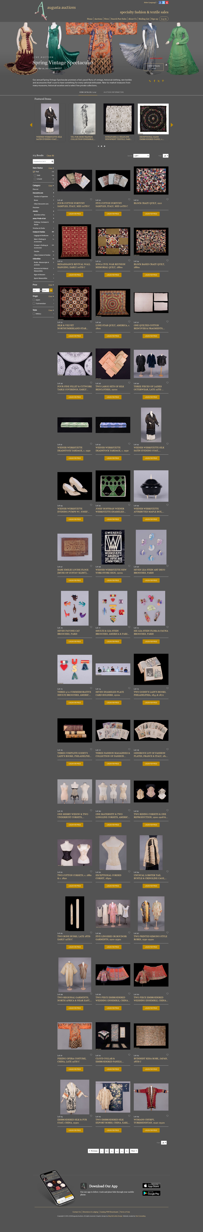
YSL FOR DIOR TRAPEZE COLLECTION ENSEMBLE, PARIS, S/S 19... (82, 138)
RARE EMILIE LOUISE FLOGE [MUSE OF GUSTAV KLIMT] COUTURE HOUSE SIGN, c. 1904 (74, 572)
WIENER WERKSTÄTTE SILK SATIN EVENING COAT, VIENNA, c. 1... (49, 138)
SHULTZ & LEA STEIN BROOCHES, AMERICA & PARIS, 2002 (112, 633)
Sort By (130, 156)
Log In (164, 18)
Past (45, 172)
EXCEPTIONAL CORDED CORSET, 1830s (108, 877)
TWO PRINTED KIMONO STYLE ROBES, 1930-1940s (150, 938)
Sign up (154, 18)
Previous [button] (31, 124)
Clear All (50, 155)
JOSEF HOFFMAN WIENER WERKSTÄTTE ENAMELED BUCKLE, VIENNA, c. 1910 (110, 511)
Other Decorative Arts (41, 204)
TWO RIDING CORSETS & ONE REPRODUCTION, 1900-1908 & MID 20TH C (150, 817)
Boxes (36, 200)
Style (35, 310)
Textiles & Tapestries (41, 196)
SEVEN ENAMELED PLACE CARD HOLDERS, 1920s (110, 693)
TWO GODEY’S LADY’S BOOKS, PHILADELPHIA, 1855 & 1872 (150, 693)
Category (36, 185)
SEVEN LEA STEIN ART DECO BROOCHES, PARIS (149, 571)
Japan (45, 300)
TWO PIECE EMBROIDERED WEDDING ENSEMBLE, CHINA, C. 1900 (150, 1000)
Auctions (98, 18)
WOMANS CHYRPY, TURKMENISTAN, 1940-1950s (149, 1121)
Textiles (36, 251)
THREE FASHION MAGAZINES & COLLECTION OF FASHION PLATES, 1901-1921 (113, 756)
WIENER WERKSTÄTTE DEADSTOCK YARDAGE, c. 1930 (73, 449)
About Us (132, 18)
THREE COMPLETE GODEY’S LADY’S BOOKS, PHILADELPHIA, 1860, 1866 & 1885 (74, 756)
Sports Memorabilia (40, 278)
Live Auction (43, 57)
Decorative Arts (38, 193)
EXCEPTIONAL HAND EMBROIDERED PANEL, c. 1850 (151, 138)
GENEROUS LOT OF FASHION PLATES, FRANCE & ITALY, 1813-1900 (151, 756)
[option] (50, 122)
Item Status (38, 168)
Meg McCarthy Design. (115, 1216)
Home (89, 18)
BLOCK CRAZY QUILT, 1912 (148, 203)
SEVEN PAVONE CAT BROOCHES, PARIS (68, 632)
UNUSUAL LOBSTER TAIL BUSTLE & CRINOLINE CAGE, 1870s (149, 878)
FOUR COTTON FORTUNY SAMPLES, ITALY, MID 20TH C (73, 205)
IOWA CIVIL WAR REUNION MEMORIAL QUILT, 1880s (110, 266)
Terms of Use (125, 1212)
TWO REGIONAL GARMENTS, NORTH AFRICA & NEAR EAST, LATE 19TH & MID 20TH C (73, 1000)
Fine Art (35, 189)
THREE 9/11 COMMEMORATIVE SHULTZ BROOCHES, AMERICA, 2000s (74, 695)
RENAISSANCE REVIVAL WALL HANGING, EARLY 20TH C (73, 266)
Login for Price (75, 214)
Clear (50, 168)
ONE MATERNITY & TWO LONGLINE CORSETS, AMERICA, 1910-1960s (113, 817)
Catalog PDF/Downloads (109, 1212)
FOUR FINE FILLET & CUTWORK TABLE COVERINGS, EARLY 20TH (74, 389)
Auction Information (114, 92)
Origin (35, 296)
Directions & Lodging (90, 1212)
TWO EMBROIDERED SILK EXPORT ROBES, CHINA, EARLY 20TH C (112, 1122)
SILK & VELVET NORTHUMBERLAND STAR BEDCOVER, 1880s (71, 328)
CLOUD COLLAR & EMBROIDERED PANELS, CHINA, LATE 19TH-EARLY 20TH (113, 1061)
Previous (94, 1151)
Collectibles (37, 259)
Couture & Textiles (39, 232)
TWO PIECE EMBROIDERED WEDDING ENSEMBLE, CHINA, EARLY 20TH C (112, 1000)
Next (133, 1151)
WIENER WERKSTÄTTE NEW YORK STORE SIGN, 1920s (111, 571)
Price (35, 284)
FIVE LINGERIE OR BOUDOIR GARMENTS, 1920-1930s (111, 938)
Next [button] (172, 124)
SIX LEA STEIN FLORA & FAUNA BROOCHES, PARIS (151, 632)
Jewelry (35, 211)
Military (45, 314)
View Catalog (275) (154, 67)
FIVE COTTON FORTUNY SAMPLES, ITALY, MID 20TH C (112, 205)
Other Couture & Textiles (42, 255)
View (160, 156)
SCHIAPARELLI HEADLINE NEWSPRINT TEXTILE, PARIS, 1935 (118, 138)
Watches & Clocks (39, 228)
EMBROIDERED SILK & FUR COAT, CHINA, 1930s (72, 1121)
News (106, 18)
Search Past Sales (118, 18)
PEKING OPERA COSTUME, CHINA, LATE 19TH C (71, 1060)
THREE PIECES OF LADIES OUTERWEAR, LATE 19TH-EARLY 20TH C (148, 389)
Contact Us (77, 1212)
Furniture (36, 207)
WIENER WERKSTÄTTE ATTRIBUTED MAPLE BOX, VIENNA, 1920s (148, 511)
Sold (45, 175)
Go (51, 290)
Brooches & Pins (39, 215)
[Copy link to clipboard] (150, 81)
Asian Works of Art (39, 218)
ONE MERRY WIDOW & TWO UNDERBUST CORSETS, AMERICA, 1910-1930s (72, 817)
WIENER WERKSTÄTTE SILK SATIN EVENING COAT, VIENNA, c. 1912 (149, 450)
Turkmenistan (45, 303)
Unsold (45, 179)
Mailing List (144, 18)
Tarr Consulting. (141, 1216)
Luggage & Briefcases (41, 235)
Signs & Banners (39, 274)
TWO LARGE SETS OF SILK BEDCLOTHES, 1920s (110, 388)
